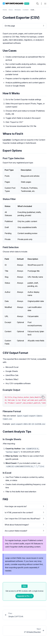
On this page (10, 26)
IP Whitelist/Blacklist (32, 632)
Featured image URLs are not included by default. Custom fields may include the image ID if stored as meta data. (24, 525)
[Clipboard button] (43, 397)
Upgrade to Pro (23, 596)
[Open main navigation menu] (45, 3)
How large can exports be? (16, 506)
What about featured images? (17, 525)
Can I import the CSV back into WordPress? (22, 518)
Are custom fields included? (16, 531)
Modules (18, 10)
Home (5, 10)
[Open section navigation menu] (41, 3)
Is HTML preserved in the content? (19, 512)
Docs (11, 10)
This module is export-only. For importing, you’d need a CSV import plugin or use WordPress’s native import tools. (24, 519)
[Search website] (37, 3)
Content (25, 10)
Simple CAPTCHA (15, 616)
